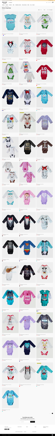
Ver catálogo (10, 2)
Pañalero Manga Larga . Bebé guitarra (5, 284)
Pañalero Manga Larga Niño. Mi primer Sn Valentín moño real (25, 384)
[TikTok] (8, 429)
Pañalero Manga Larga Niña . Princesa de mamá (23, 309)
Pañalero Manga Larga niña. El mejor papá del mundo (41, 209)
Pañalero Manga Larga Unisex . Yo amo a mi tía (6, 384)
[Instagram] (7, 429)
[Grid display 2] (44, 9)
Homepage (3, 6)
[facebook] (5, 429)
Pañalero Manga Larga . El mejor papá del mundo (24, 359)
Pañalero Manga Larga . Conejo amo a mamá (6, 209)
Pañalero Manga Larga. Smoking (5, 234)
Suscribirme (32, 421)
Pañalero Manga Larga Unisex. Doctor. (40, 234)
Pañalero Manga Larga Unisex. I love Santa (6, 334)
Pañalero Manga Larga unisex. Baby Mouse (40, 284)
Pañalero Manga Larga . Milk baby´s (5, 259)
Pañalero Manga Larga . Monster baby (40, 384)
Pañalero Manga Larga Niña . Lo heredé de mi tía (24, 334)
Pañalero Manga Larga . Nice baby (5, 309)
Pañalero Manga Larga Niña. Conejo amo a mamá (7, 359)
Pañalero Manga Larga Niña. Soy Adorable (23, 209)
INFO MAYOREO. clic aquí (50, 0)
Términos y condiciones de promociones (45, 427)
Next (52, 413)
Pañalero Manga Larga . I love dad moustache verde (41, 309)
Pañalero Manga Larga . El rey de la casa (23, 284)
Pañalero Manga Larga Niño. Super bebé (23, 259)
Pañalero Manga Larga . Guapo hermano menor (41, 334)
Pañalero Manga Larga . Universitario (39, 259)
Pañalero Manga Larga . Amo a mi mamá (6, 409)
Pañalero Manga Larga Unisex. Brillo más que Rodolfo (41, 359)
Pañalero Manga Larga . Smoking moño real (23, 234)
